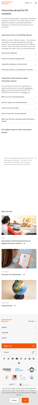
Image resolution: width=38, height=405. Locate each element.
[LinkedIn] (29, 359)
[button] (19, 53)
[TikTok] (25, 359)
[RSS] (19, 363)
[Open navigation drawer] (35, 3)
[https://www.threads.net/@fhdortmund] (8, 359)
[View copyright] (36, 158)
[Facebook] (4, 359)
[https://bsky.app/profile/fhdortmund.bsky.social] (13, 359)
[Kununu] (34, 359)
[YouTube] (17, 359)
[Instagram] (21, 359)
